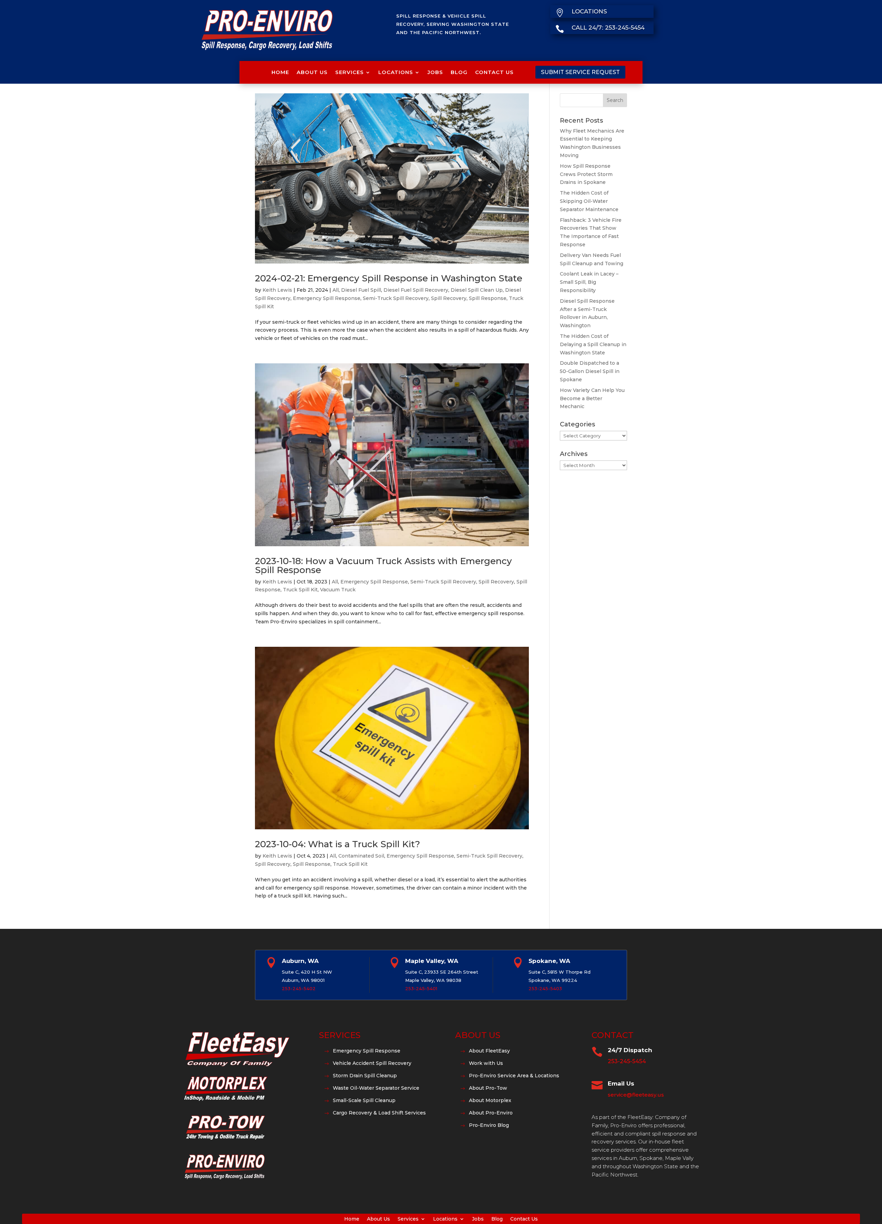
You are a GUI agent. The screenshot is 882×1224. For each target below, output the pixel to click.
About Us (312, 72)
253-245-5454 (627, 1061)
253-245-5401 (421, 988)
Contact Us (494, 72)
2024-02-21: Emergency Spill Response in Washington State (388, 278)
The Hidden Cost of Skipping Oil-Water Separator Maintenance (589, 201)
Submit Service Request (580, 72)
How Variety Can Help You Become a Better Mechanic (592, 398)
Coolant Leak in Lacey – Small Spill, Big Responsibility (589, 282)
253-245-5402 (299, 988)
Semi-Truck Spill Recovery (396, 298)
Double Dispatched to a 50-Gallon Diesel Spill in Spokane (589, 371)
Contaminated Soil (361, 856)
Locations (395, 72)
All (335, 290)
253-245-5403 (545, 988)
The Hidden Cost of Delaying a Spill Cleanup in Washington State (593, 344)
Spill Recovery (448, 298)
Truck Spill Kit (300, 590)
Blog (459, 72)
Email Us (621, 1083)
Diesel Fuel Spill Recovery (415, 290)
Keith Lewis (277, 290)
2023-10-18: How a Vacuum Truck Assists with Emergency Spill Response (383, 565)
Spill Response (487, 298)
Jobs (435, 72)
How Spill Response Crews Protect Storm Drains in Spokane (586, 174)
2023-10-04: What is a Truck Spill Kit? (337, 844)
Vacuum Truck (338, 590)
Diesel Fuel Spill (361, 290)
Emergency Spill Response (326, 298)
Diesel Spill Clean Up (477, 290)
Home (280, 72)
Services (349, 72)
